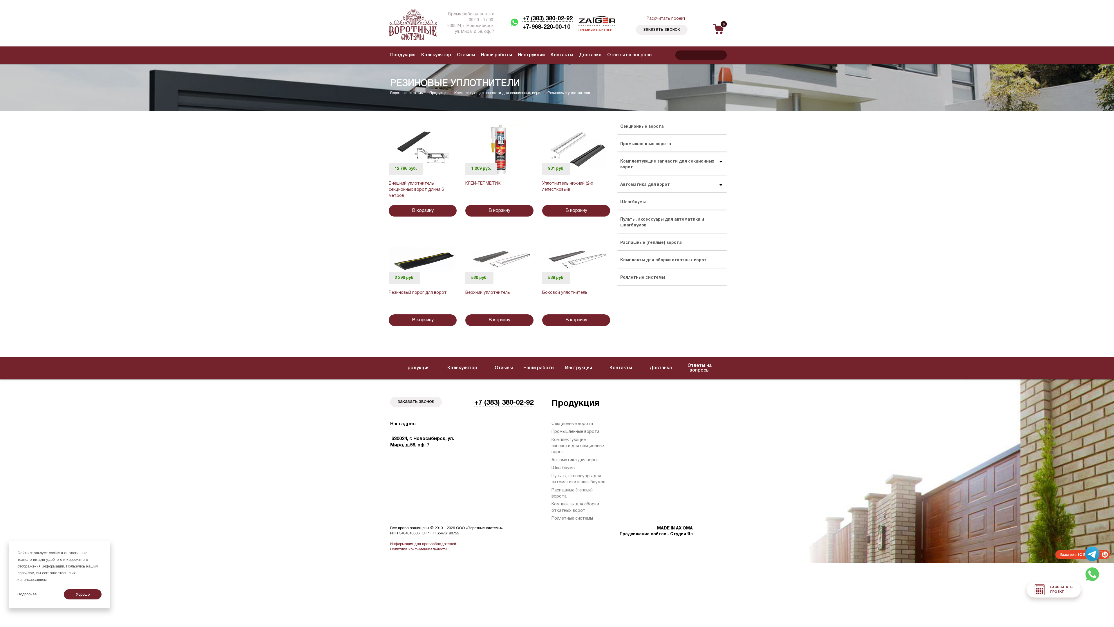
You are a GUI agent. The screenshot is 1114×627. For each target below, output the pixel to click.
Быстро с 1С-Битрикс (1078, 554)
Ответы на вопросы (629, 55)
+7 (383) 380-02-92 (547, 18)
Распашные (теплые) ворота (651, 243)
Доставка (590, 55)
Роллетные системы (642, 278)
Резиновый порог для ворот (418, 293)
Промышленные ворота (645, 144)
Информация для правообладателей (423, 544)
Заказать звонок (661, 30)
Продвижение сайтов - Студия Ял (656, 534)
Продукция (402, 55)
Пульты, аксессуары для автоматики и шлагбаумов (662, 222)
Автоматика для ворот (645, 185)
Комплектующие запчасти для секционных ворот (667, 164)
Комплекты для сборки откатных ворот (663, 260)
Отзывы (466, 55)
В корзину (423, 211)
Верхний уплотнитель (487, 293)
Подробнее (27, 594)
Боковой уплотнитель (564, 293)
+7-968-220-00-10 (546, 27)
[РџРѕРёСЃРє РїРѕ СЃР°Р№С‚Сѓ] (721, 55)
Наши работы (496, 55)
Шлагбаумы (633, 202)
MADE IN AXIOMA (675, 528)
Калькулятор (436, 55)
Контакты (562, 55)
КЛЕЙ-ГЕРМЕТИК (482, 183)
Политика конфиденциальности (418, 549)
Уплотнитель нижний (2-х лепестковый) (567, 186)
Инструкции (531, 55)
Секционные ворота (642, 127)
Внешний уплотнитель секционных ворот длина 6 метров (416, 189)
